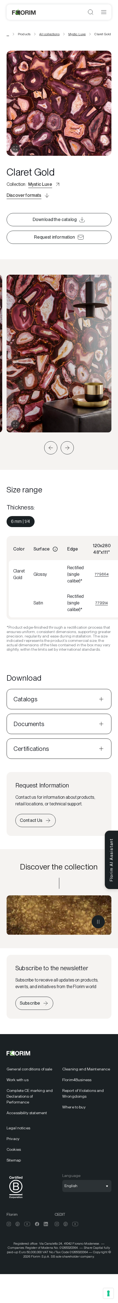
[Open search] (90, 12)
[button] (50, 447)
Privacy (13, 1138)
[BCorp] (16, 1199)
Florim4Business (76, 1080)
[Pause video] (98, 921)
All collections (49, 34)
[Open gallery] (15, 148)
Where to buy (74, 1107)
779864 (102, 574)
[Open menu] (103, 12)
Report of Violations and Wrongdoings (83, 1093)
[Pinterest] (17, 1224)
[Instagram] (9, 1224)
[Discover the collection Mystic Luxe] (59, 915)
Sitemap (14, 1160)
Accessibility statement (27, 1113)
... (8, 34)
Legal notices (18, 1128)
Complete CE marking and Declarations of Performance (30, 1096)
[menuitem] (21, 521)
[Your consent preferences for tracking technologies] (108, 1293)
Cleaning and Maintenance (86, 1069)
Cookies (14, 1149)
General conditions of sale (29, 1069)
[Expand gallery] (15, 424)
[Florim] (24, 12)
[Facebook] (37, 1224)
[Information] (55, 549)
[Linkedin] (46, 1224)
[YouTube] (27, 1224)
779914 (101, 603)
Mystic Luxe (77, 34)
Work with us (18, 1080)
